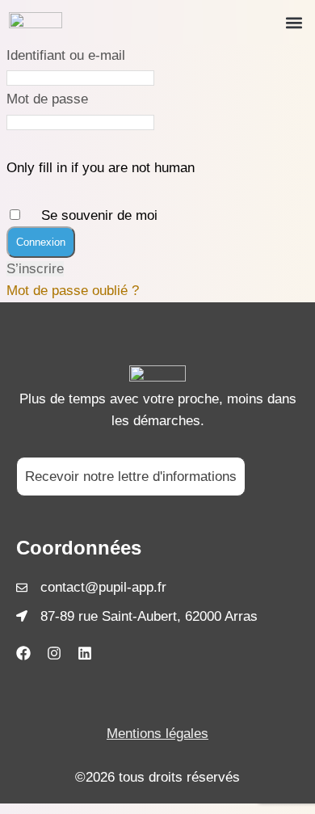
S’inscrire (35, 268)
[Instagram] (54, 653)
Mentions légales (157, 733)
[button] (293, 22)
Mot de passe (47, 99)
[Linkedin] (85, 653)
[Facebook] (23, 653)
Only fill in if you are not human (100, 167)
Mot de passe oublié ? (72, 290)
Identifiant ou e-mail (65, 55)
